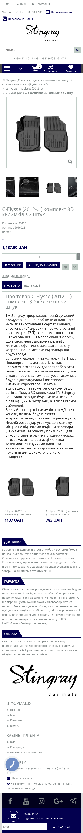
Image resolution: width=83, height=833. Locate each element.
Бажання (71, 71)
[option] (41, 132)
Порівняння (50, 71)
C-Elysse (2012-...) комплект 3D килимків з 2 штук (20, 513)
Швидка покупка (44, 265)
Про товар (12, 285)
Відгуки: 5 (32, 285)
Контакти (16, 720)
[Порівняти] (75, 267)
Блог (13, 715)
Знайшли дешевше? (16, 276)
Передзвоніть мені (20, 19)
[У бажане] (65, 267)
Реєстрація (17, 747)
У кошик (14, 265)
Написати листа (61, 12)
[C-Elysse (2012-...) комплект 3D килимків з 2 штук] (70, 161)
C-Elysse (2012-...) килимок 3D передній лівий (62, 513)
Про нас (15, 710)
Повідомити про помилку (26, 752)
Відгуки (14, 726)
